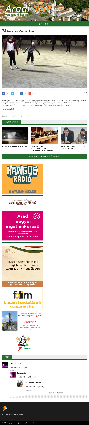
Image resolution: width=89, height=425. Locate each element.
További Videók (56, 393)
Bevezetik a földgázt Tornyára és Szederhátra (73, 147)
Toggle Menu (45, 24)
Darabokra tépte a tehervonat (14, 146)
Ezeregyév (21, 373)
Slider (26, 116)
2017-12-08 (83, 93)
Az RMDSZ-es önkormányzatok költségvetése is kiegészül (42, 148)
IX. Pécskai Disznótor (34, 383)
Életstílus (19, 116)
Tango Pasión (15, 363)
